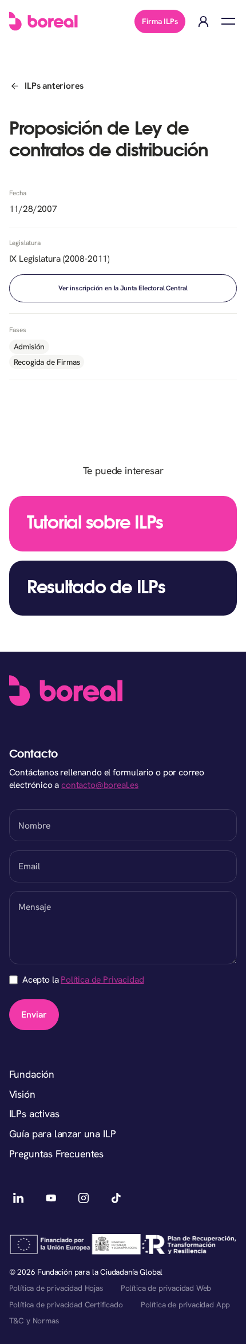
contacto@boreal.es (99, 785)
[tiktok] (116, 1198)
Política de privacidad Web (166, 1288)
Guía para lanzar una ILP (62, 1133)
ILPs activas (34, 1113)
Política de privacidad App (185, 1304)
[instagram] (83, 1198)
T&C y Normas (34, 1320)
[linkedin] (19, 1198)
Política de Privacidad (102, 979)
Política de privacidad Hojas (56, 1288)
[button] (228, 21)
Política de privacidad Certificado (66, 1304)
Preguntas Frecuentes (56, 1153)
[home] (43, 21)
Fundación (31, 1074)
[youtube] (51, 1198)
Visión (22, 1094)
